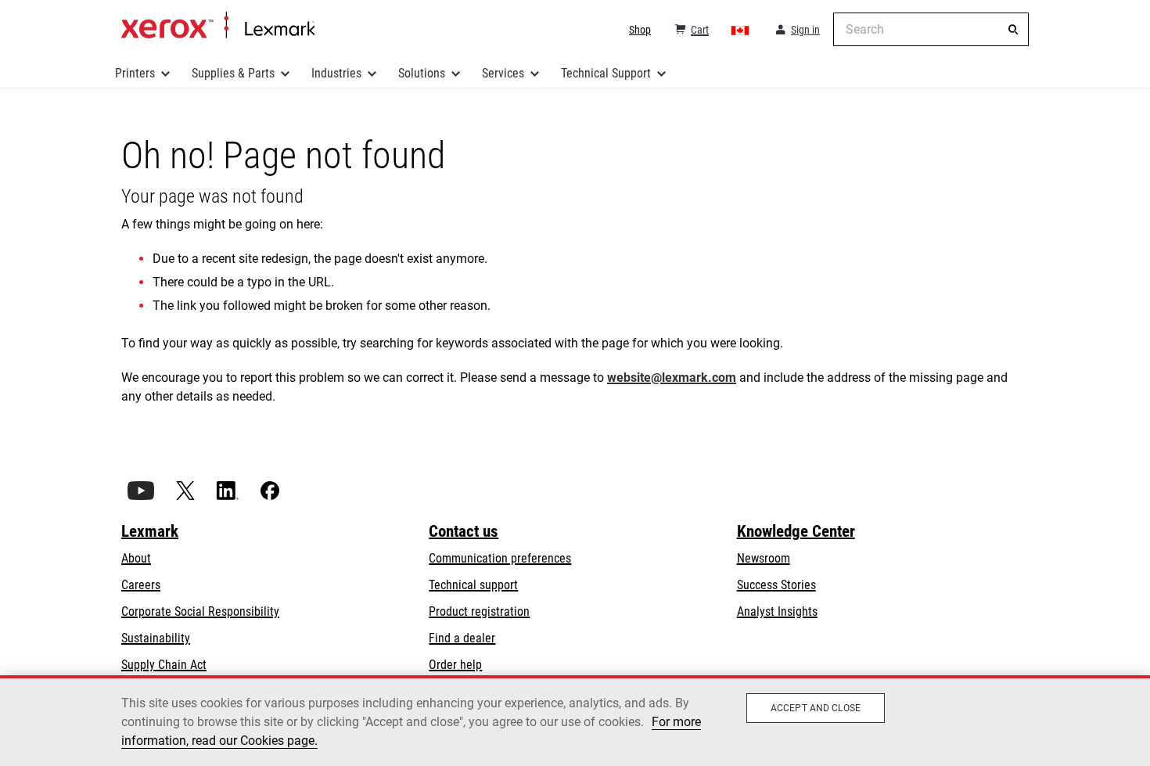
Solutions (421, 73)
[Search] (1013, 29)
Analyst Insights (777, 611)
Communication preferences (500, 558)
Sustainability (155, 638)
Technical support (473, 584)
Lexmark (149, 531)
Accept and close (816, 708)
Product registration (479, 611)
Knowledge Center (796, 531)
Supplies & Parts (233, 73)
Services (503, 73)
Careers (140, 584)
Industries (336, 73)
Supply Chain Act (164, 664)
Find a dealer (462, 638)
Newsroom (763, 558)
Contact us (463, 531)
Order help (455, 664)
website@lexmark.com (671, 377)
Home (217, 26)
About (136, 558)
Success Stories (776, 584)
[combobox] (931, 29)
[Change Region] (741, 29)
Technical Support (606, 73)
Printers (135, 73)
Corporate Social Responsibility (200, 611)
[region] (575, 720)
